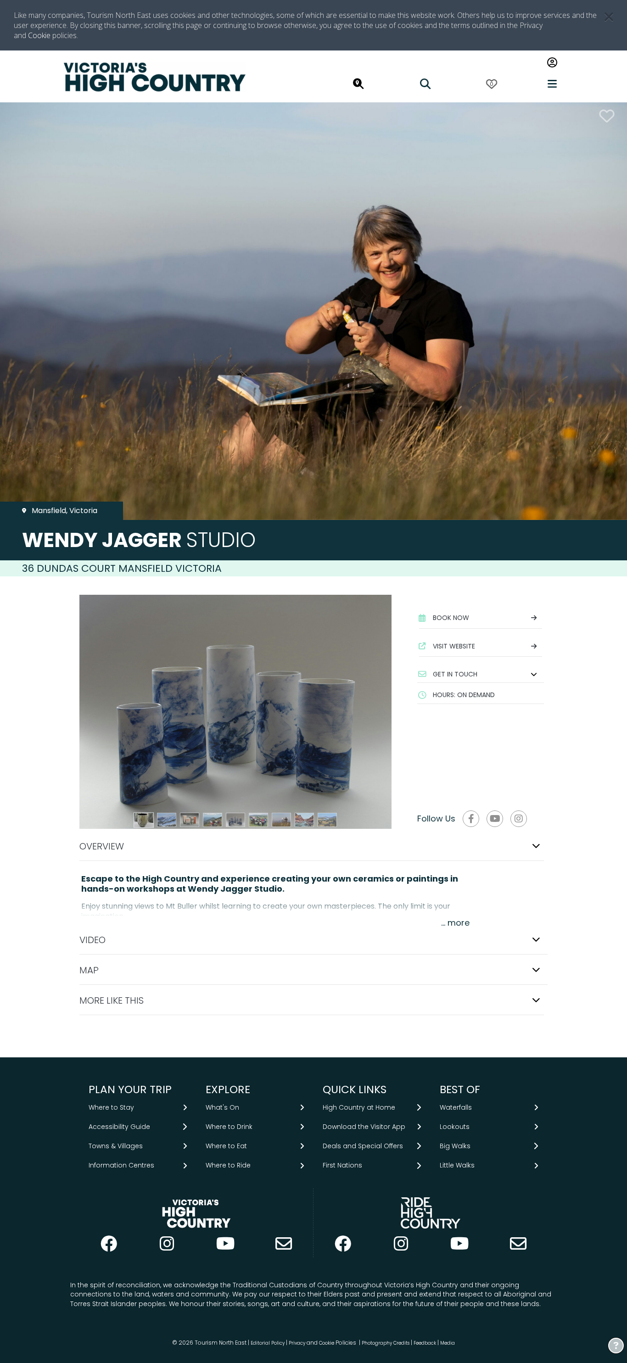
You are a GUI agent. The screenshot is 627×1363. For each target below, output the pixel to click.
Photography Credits (385, 1343)
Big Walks (455, 1146)
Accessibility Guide (119, 1126)
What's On (222, 1107)
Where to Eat (226, 1146)
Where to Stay (111, 1107)
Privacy (297, 1343)
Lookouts (455, 1126)
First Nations (342, 1165)
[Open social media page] (471, 818)
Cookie (39, 35)
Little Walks (457, 1165)
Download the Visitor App (364, 1126)
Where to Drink (229, 1126)
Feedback (425, 1343)
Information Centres (121, 1165)
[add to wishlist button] (607, 116)
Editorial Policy (268, 1343)
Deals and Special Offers (363, 1146)
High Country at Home (359, 1107)
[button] (480, 674)
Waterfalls (456, 1107)
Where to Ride (228, 1165)
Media (447, 1343)
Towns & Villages (116, 1146)
